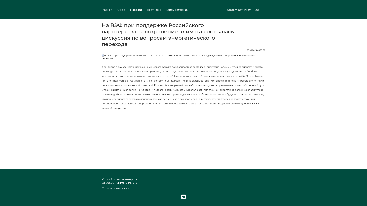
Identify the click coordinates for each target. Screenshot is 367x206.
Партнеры (154, 9)
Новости (136, 9)
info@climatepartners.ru (118, 188)
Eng (257, 9)
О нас (121, 9)
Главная (107, 9)
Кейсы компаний (177, 9)
